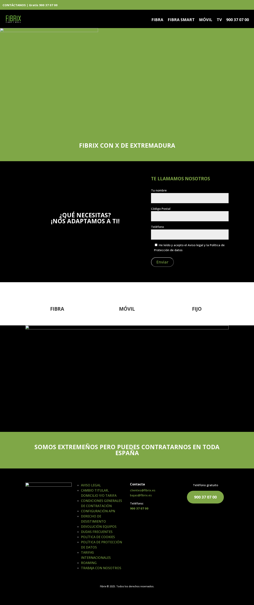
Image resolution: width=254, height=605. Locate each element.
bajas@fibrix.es (141, 495)
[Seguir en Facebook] (235, 5)
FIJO (197, 308)
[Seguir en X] (242, 5)
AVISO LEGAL (91, 485)
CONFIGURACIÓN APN (98, 511)
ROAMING (89, 563)
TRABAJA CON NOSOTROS (101, 568)
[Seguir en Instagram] (248, 5)
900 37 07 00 (237, 20)
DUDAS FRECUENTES (97, 532)
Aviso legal (195, 245)
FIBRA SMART (181, 20)
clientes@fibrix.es (142, 490)
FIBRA (157, 20)
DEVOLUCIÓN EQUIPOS (98, 526)
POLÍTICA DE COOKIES (98, 537)
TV (219, 20)
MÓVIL (205, 20)
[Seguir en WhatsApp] (228, 5)
